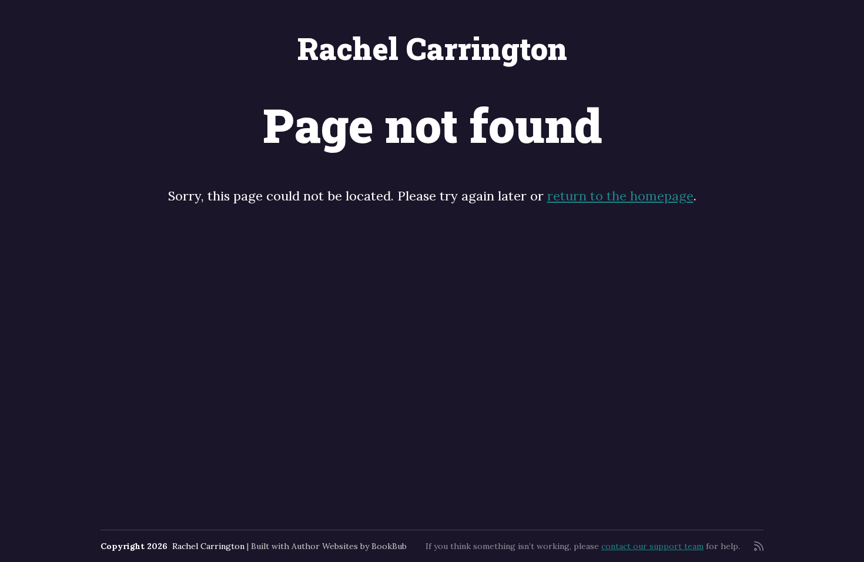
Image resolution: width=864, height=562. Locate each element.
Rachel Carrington (432, 48)
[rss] (758, 546)
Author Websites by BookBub (349, 546)
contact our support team (652, 546)
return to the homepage (620, 196)
